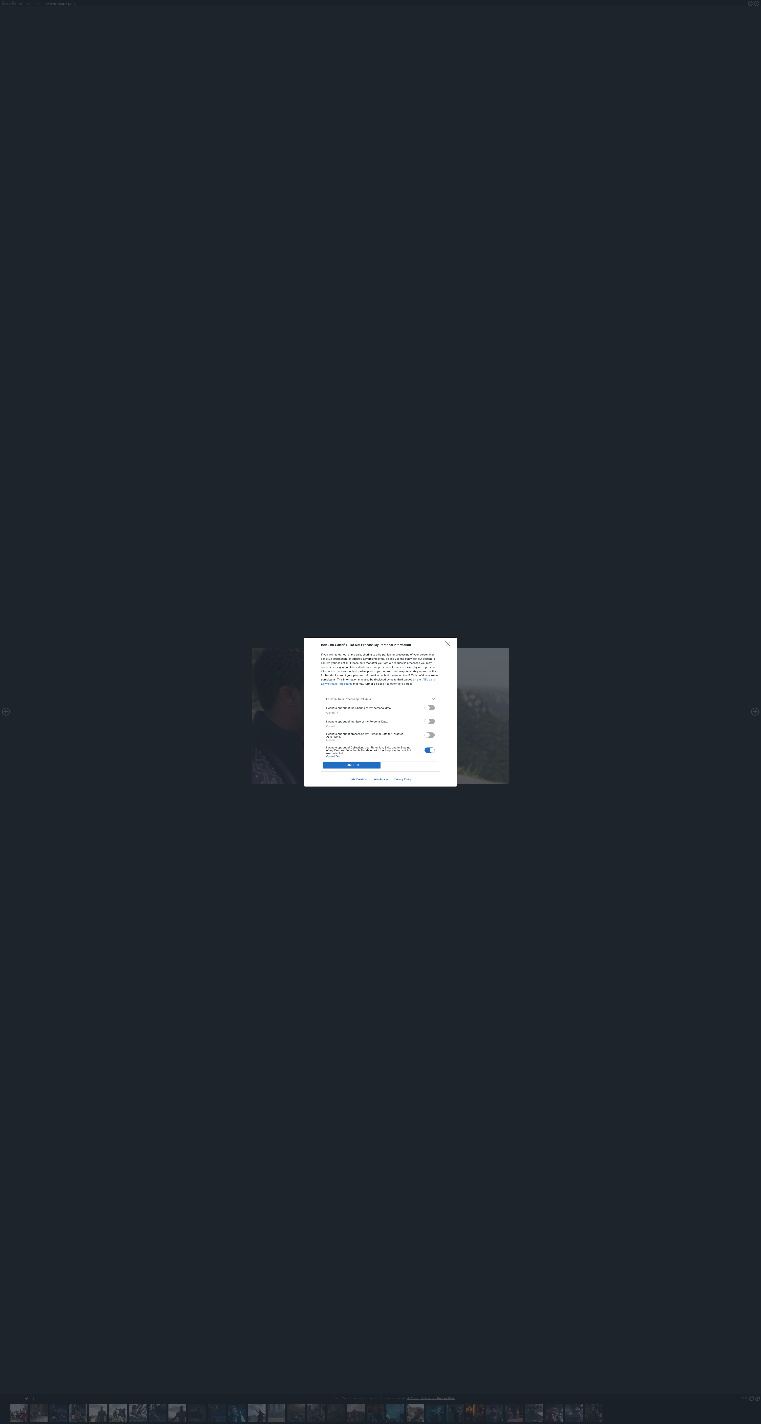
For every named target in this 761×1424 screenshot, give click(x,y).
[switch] (429, 707)
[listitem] (380, 699)
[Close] (449, 645)
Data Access (380, 779)
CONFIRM (352, 765)
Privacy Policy (403, 779)
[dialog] (380, 712)
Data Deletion (358, 779)
